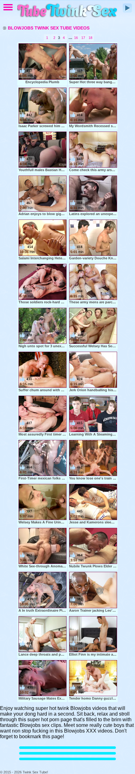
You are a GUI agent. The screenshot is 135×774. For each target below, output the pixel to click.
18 (90, 38)
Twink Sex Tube (67, 11)
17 (83, 38)
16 (76, 38)
